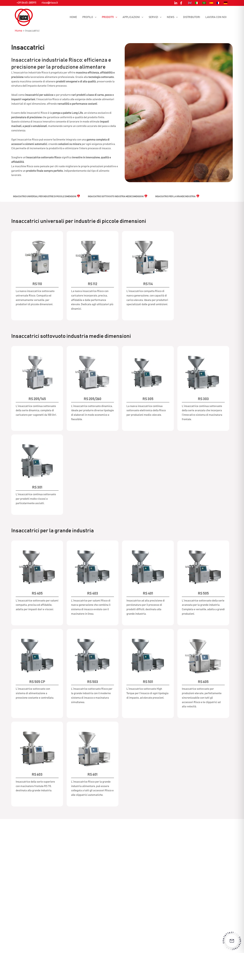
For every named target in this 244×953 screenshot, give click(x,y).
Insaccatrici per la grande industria (175, 196)
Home (73, 17)
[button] (94, 17)
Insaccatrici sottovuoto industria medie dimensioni (116, 196)
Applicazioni (131, 17)
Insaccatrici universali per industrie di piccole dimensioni (44, 196)
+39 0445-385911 (26, 2)
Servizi (153, 17)
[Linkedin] (175, 3)
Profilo (87, 17)
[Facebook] (181, 3)
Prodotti (108, 17)
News (170, 17)
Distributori (191, 17)
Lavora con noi (215, 17)
